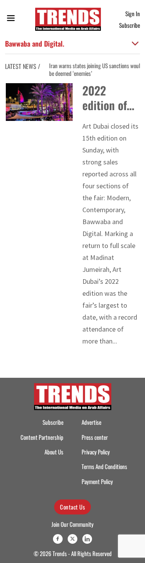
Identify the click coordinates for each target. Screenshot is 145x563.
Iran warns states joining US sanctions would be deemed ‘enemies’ (96, 69)
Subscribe (129, 25)
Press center (95, 437)
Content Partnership (41, 437)
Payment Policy (97, 482)
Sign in (132, 13)
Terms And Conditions (104, 466)
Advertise (91, 422)
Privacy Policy (96, 452)
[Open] (11, 19)
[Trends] (68, 19)
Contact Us (72, 507)
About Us (53, 452)
